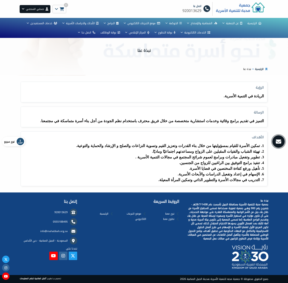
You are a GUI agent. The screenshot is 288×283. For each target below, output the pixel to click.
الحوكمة (173, 23)
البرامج (111, 23)
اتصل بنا (86, 32)
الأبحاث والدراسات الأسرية (80, 23)
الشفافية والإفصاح (201, 23)
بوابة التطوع (165, 32)
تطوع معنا (168, 219)
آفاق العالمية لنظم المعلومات (33, 278)
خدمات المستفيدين (41, 23)
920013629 (61, 212)
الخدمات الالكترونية (195, 32)
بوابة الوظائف (108, 32)
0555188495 (60, 221)
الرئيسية (252, 23)
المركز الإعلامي (137, 32)
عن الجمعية (232, 23)
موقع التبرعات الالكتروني (141, 23)
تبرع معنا (169, 213)
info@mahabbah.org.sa (54, 231)
